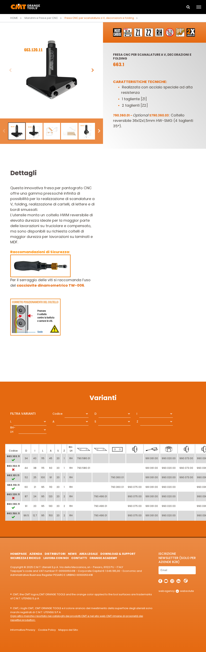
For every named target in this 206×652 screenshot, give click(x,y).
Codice (58, 414)
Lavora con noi (56, 558)
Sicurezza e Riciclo (25, 558)
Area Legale (88, 554)
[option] (51, 70)
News (72, 554)
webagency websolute (176, 591)
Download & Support (118, 554)
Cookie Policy (47, 630)
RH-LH (12, 430)
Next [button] (93, 70)
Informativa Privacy (22, 630)
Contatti (79, 558)
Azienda (35, 554)
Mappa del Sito (68, 630)
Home (14, 18)
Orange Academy (103, 558)
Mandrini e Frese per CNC (41, 18)
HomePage (18, 554)
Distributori (55, 554)
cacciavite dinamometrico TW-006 (50, 285)
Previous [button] (10, 70)
